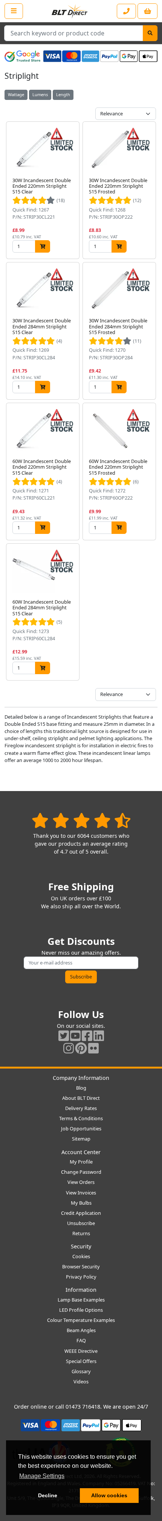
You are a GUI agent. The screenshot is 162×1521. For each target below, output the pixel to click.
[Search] (150, 33)
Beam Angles (81, 1330)
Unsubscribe (81, 1223)
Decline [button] (47, 1495)
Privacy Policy (81, 1276)
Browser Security (81, 1266)
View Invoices (81, 1192)
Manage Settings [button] (41, 1476)
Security (81, 1246)
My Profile (81, 1161)
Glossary (81, 1371)
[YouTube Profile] (75, 1035)
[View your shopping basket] (147, 11)
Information (81, 1289)
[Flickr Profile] (93, 1048)
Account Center (81, 1152)
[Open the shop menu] (14, 10)
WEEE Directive (81, 1351)
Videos (81, 1381)
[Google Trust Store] (22, 56)
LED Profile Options (81, 1309)
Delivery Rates (81, 1108)
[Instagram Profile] (68, 1048)
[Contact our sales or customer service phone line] (126, 11)
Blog (81, 1087)
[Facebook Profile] (87, 1035)
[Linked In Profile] (98, 1035)
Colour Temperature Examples (81, 1320)
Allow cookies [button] (109, 1495)
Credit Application (81, 1213)
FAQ (81, 1340)
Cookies (81, 1256)
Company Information (81, 1077)
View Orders (81, 1182)
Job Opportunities (81, 1128)
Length (63, 94)
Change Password (81, 1171)
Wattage (16, 94)
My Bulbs (81, 1202)
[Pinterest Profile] (81, 1048)
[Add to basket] (42, 246)
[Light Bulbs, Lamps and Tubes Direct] (70, 11)
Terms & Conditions (81, 1118)
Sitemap (81, 1138)
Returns (81, 1233)
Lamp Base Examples (81, 1299)
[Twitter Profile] (63, 1035)
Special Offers (81, 1361)
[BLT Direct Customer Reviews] (81, 820)
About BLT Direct (81, 1098)
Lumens (40, 94)
